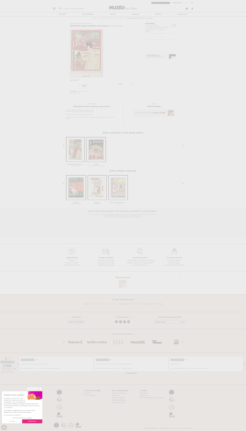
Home (94, 18)
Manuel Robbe (119, 18)
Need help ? (178, 2)
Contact (174, 428)
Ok (183, 322)
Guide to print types (119, 393)
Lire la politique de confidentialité (12, 415)
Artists (158, 14)
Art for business (89, 395)
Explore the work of (150, 113)
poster (77, 114)
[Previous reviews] (18, 364)
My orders (143, 393)
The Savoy (76, 203)
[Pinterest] (125, 323)
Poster (113, 14)
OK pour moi (32, 421)
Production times (118, 397)
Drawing (135, 14)
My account (144, 395)
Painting (62, 14)
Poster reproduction (105, 18)
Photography (88, 14)
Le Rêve (96, 165)
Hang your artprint (118, 402)
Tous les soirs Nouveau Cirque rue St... (118, 203)
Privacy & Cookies (185, 428)
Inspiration (182, 14)
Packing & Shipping (119, 400)
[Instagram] (121, 323)
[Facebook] (117, 323)
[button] (4, 427)
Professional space (160, 2)
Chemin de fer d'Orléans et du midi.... (75, 165)
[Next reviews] (244, 364)
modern (86, 114)
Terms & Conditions (151, 428)
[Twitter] (129, 323)
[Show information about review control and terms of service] (15, 369)
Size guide (115, 395)
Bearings (97, 203)
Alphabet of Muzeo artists (123, 299)
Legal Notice (164, 428)
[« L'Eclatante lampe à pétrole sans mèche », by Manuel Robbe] (122, 284)
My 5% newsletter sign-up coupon (152, 397)
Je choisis (12, 421)
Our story (87, 393)
